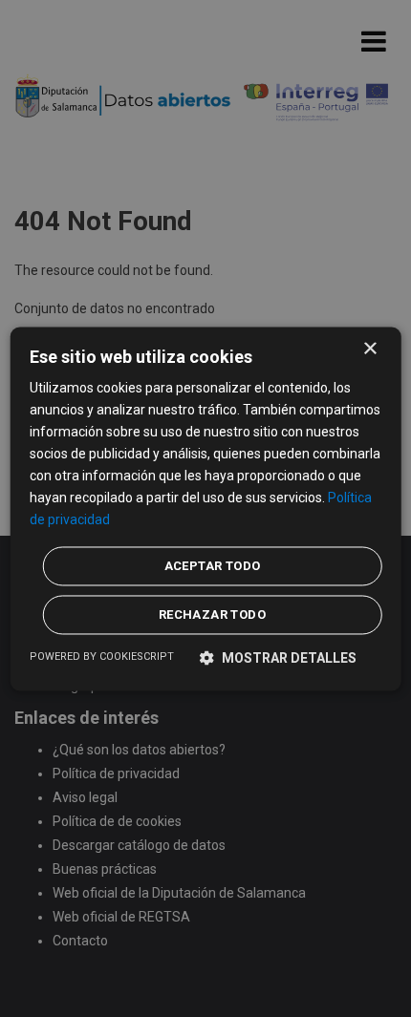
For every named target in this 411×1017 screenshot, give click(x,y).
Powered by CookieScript (102, 656)
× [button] (369, 349)
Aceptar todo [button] (212, 566)
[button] (278, 657)
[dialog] (206, 508)
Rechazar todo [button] (212, 614)
